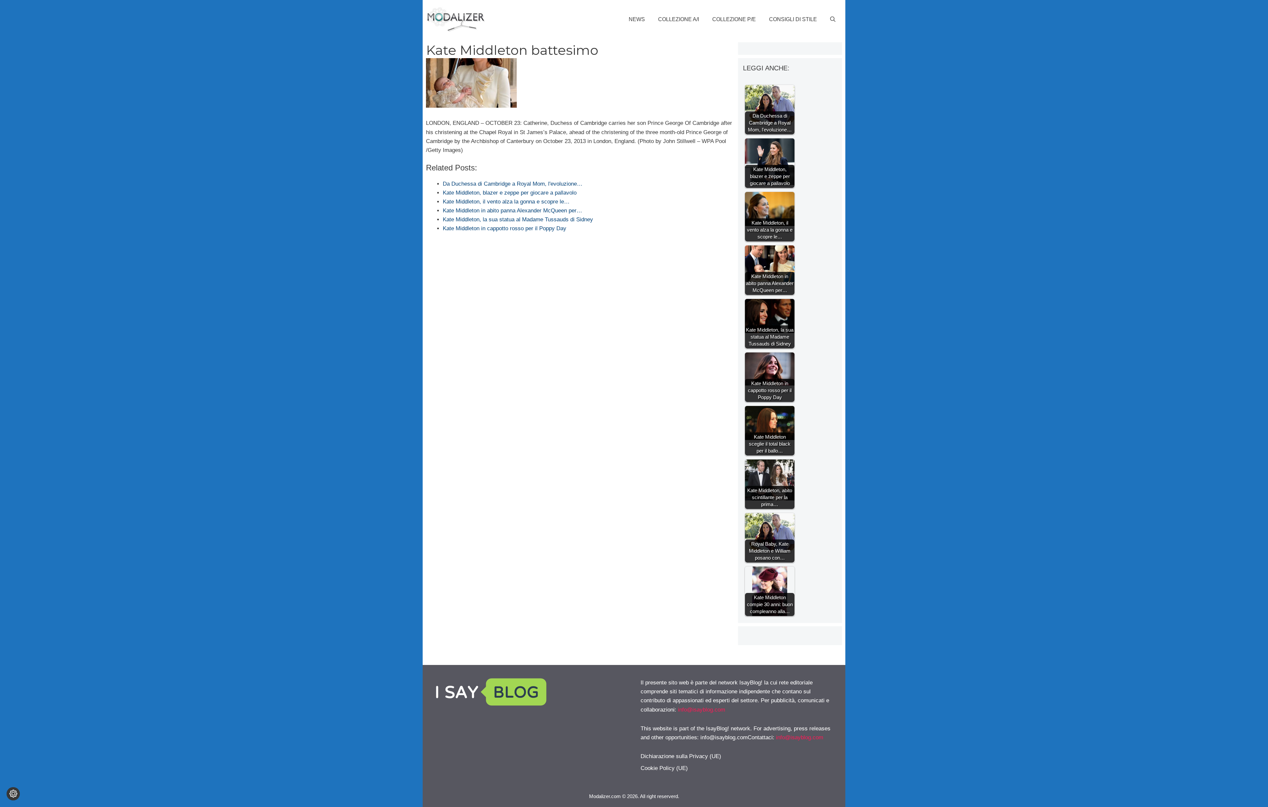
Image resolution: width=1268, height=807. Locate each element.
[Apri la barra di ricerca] (833, 19)
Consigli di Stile (793, 19)
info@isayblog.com (701, 710)
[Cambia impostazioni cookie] (13, 793)
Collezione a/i (678, 19)
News (637, 19)
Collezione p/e (734, 19)
